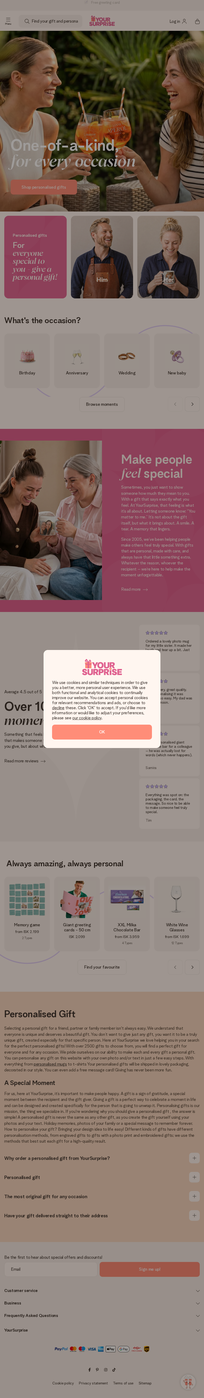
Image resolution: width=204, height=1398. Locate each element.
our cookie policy (86, 717)
